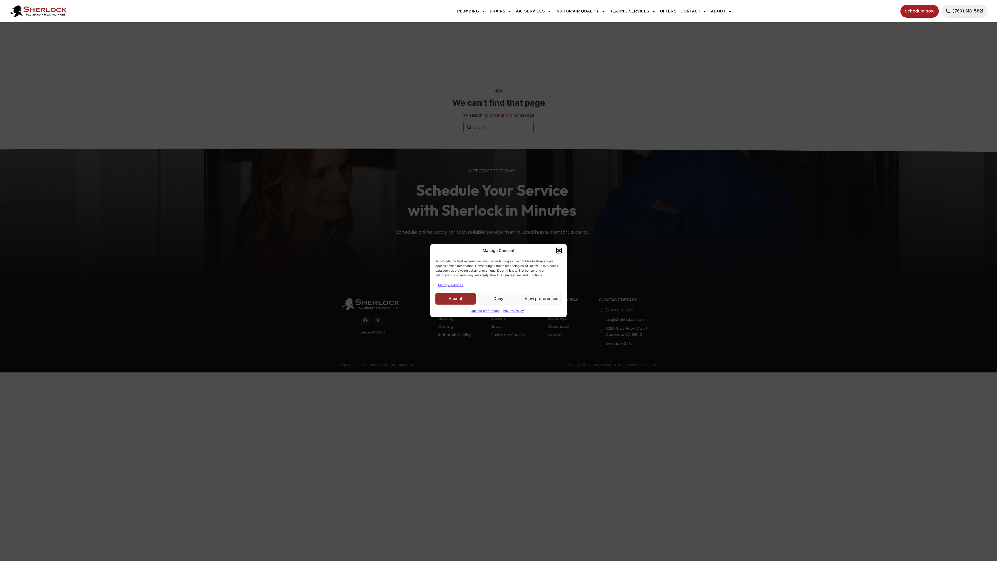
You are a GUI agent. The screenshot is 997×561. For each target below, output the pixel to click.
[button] (559, 250)
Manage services (450, 285)
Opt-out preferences (485, 310)
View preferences (541, 298)
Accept (455, 298)
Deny (498, 298)
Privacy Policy (513, 310)
